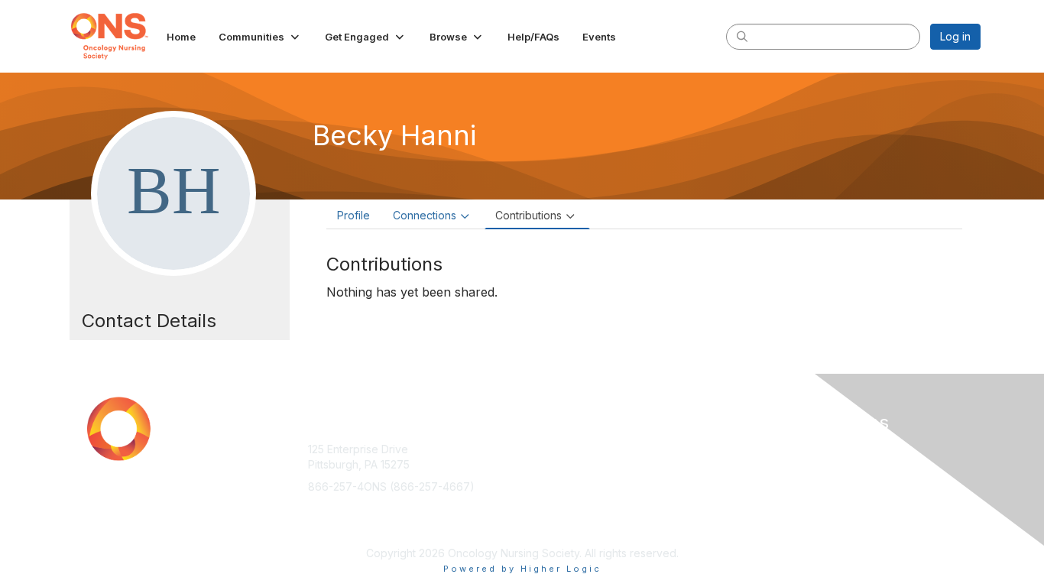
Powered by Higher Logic (522, 568)
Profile (353, 215)
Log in (955, 36)
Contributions (528, 215)
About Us (772, 449)
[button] (260, 36)
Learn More (557, 478)
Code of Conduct (793, 464)
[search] (742, 36)
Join (539, 449)
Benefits (548, 464)
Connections (424, 215)
